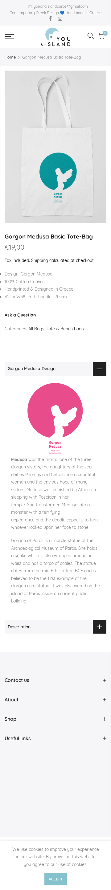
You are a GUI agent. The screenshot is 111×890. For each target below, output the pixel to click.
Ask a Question (20, 315)
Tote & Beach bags (65, 329)
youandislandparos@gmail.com (61, 6)
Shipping (39, 260)
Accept (56, 879)
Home (10, 57)
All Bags (36, 329)
